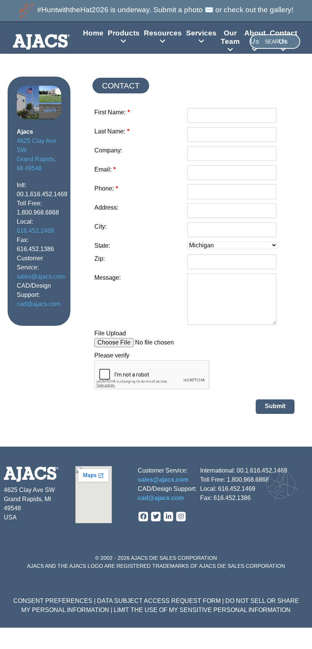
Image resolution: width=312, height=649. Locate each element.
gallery (280, 10)
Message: (107, 277)
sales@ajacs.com (41, 276)
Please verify (111, 355)
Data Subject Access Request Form (159, 601)
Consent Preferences (52, 601)
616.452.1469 (35, 231)
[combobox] (275, 41)
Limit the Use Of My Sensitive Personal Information (202, 610)
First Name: (112, 112)
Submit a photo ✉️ (183, 10)
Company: (108, 150)
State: (102, 245)
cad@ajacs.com (38, 304)
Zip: (99, 258)
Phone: (106, 188)
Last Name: (111, 131)
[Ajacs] (31, 42)
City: (100, 226)
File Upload (110, 333)
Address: (106, 207)
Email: (105, 169)
